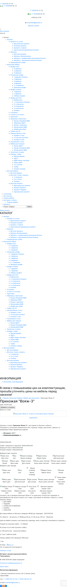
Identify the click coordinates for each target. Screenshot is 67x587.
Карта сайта (4, 566)
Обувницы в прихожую (18, 119)
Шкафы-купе (14, 66)
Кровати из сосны (16, 41)
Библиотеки (18, 100)
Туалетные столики (17, 152)
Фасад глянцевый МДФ (22, 121)
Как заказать (7, 196)
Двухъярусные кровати (22, 185)
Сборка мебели (8, 198)
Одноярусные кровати (21, 192)
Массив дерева (19, 156)
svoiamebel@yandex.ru (34, 22)
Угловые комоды (19, 169)
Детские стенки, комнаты (19, 175)
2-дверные (17, 69)
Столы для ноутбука (21, 137)
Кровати (10, 39)
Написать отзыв (5, 550)
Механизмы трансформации (13, 382)
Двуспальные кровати (21, 44)
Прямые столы (19, 135)
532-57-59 (10, 579)
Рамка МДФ (18, 162)
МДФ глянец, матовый (21, 160)
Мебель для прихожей (31, 398)
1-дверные (17, 91)
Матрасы (13, 52)
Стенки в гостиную (17, 114)
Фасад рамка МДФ (20, 127)
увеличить (34, 418)
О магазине (7, 194)
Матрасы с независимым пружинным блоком (29, 58)
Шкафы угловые (15, 89)
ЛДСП (16, 158)
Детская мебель (12, 171)
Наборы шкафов (19, 96)
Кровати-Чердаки (20, 190)
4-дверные (17, 73)
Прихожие (14, 117)
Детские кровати (16, 183)
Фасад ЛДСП (18, 146)
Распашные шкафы (16, 75)
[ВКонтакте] (1, 586)
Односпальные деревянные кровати (26, 50)
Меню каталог (5, 210)
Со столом (17, 179)
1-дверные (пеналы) (21, 77)
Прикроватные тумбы (18, 62)
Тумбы (16, 167)
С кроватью (18, 177)
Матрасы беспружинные (22, 56)
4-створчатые (19, 108)
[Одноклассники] (3, 586)
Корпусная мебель (13, 64)
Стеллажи (13, 112)
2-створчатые (19, 104)
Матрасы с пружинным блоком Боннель (28, 60)
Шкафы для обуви (20, 129)
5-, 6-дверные (19, 85)
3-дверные (17, 71)
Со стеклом (18, 165)
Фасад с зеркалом (20, 125)
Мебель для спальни (17, 144)
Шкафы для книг (16, 98)
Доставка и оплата (10, 200)
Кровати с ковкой (20, 48)
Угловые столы (19, 139)
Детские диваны (16, 173)
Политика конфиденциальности (11, 563)
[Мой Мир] (6, 586)
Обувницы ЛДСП (19, 123)
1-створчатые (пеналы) (22, 102)
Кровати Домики (20, 187)
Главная (5, 398)
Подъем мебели (12, 202)
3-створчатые (19, 106)
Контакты (6, 204)
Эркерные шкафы (20, 87)
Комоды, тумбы (15, 154)
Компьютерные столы (18, 133)
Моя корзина (4, 31)
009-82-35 (24, 579)
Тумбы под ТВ (15, 131)
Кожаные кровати (20, 46)
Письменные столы (17, 142)
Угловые (17, 110)
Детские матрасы (20, 54)
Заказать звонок (33, 26)
